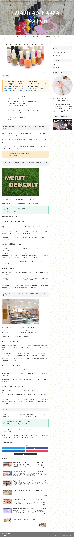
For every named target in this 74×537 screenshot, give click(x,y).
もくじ (23, 96)
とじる (7, 75)
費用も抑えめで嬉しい (14, 108)
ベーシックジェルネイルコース (16, 114)
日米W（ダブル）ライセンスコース (17, 117)
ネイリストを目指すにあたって (60, 52)
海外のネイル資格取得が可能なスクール (18, 105)
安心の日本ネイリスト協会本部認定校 (17, 103)
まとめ (9, 119)
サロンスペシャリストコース (15, 112)
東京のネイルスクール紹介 (7, 442)
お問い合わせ (56, 64)
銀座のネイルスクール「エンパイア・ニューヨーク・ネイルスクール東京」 (25, 98)
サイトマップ (56, 67)
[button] (71, 43)
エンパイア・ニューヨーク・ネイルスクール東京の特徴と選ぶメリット (24, 101)
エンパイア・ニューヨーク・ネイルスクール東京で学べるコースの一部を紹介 (25, 110)
